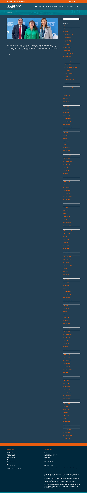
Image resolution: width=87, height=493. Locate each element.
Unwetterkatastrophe (69, 87)
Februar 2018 (67, 386)
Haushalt (67, 44)
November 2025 (67, 121)
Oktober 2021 (67, 262)
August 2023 (67, 199)
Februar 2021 (67, 285)
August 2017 (67, 403)
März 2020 (66, 317)
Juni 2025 (66, 135)
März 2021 (66, 282)
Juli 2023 (66, 202)
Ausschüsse (68, 37)
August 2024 (67, 164)
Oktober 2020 (67, 297)
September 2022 (68, 230)
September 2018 (68, 369)
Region (8, 54)
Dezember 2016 (67, 427)
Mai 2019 (66, 346)
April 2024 (66, 176)
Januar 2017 (67, 424)
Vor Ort (66, 82)
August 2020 (67, 303)
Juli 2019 (66, 340)
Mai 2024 (66, 173)
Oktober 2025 (67, 124)
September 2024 (68, 161)
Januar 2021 (67, 288)
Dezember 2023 (67, 187)
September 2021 (68, 265)
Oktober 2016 (67, 432)
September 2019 (68, 334)
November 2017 (67, 395)
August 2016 (67, 438)
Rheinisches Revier (69, 79)
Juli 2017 (66, 406)
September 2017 (68, 401)
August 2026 (67, 95)
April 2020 (66, 314)
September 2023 (68, 196)
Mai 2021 (66, 277)
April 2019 (66, 349)
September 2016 (68, 435)
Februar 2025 (67, 147)
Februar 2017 (67, 421)
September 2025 (68, 127)
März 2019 (66, 352)
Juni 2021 (66, 274)
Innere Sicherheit (69, 73)
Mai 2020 (66, 311)
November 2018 (67, 363)
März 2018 (66, 383)
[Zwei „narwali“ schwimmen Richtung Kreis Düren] (32, 28)
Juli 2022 (66, 236)
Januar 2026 (67, 115)
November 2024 (67, 155)
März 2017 (66, 418)
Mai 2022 (66, 242)
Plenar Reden (67, 50)
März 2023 (66, 213)
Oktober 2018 (67, 366)
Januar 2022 (67, 254)
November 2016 (67, 429)
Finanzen (67, 70)
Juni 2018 (66, 375)
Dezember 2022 (67, 222)
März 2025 (66, 144)
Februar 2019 (67, 354)
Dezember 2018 (67, 360)
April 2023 (66, 210)
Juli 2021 (66, 271)
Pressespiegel (67, 56)
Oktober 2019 (67, 331)
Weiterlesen (56, 52)
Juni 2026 (66, 101)
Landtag (45, 52)
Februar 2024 (67, 181)
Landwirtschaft (67, 47)
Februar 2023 (67, 216)
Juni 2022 (66, 239)
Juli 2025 (66, 132)
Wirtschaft (67, 85)
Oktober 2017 (67, 398)
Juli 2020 (66, 305)
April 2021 (66, 279)
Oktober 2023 (67, 193)
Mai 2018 (66, 377)
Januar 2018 (67, 389)
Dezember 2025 (67, 118)
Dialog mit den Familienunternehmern (70, 41)
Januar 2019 (67, 357)
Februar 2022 (67, 251)
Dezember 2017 (67, 392)
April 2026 (66, 106)
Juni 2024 (66, 170)
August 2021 (67, 268)
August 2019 (67, 337)
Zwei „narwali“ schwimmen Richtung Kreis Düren (18, 42)
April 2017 (66, 415)
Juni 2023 (66, 204)
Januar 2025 (67, 150)
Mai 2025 (66, 138)
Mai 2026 (66, 104)
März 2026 (66, 109)
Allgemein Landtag (15, 52)
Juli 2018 (66, 372)
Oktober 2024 (67, 158)
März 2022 (66, 248)
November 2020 (67, 294)
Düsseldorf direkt (68, 28)
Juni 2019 (66, 343)
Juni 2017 (66, 409)
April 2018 (66, 380)
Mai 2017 (66, 412)
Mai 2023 (66, 207)
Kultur (66, 76)
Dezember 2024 (67, 153)
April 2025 (66, 141)
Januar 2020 (67, 323)
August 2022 (67, 233)
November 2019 (67, 328)
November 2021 (67, 259)
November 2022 (67, 225)
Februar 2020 (67, 320)
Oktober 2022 (67, 228)
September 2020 (68, 300)
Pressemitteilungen (68, 53)
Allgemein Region (22, 52)
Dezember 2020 (67, 291)
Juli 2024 (66, 167)
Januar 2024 (67, 184)
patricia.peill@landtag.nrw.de (21, 1)
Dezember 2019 (67, 326)
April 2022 (66, 245)
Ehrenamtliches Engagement (39, 52)
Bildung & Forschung (29, 52)
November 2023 (67, 190)
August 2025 (67, 130)
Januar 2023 (67, 219)
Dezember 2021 (67, 256)
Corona (66, 25)
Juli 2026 (66, 98)
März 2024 (66, 179)
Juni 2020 (66, 308)
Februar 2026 (67, 112)
